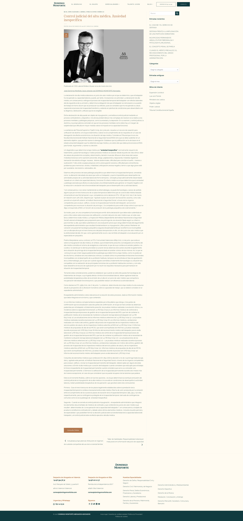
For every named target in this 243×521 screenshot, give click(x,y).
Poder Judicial (154, 107)
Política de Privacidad (135, 514)
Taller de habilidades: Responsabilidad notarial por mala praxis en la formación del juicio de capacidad (125, 440)
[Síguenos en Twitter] (94, 504)
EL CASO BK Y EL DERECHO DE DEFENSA (161, 26)
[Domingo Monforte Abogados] (59, 4)
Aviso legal (104, 514)
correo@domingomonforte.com (65, 492)
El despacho (76, 4)
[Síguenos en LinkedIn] (96, 504)
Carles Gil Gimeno (92, 26)
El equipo (94, 4)
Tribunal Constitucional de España (161, 110)
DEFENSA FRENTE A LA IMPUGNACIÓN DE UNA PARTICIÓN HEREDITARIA (163, 32)
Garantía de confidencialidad (118, 514)
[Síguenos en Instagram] (91, 504)
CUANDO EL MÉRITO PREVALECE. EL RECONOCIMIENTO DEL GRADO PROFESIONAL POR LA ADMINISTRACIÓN (163, 54)
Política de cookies (121, 516)
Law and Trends (155, 96)
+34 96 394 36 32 (59, 480)
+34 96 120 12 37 (94, 480)
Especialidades (111, 4)
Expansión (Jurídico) (156, 93)
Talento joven (133, 4)
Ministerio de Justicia (157, 100)
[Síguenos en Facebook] (89, 504)
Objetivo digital (154, 103)
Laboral (83, 12)
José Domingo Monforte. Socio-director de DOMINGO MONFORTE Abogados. (92, 91)
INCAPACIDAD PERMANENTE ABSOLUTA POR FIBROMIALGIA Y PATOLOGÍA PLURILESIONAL (161, 40)
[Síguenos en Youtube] (99, 504)
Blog (150, 4)
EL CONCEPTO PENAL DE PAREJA (162, 47)
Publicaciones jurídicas (95, 12)
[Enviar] (177, 13)
